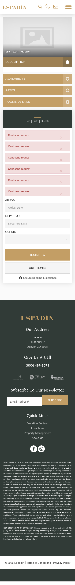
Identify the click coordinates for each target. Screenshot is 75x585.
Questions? (37, 268)
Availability (15, 78)
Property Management (37, 433)
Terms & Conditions (39, 563)
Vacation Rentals (37, 423)
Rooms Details (17, 101)
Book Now (37, 255)
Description (15, 62)
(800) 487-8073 (37, 365)
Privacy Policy (61, 563)
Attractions (37, 428)
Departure (13, 216)
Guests (10, 232)
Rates (10, 90)
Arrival (10, 200)
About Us (37, 438)
